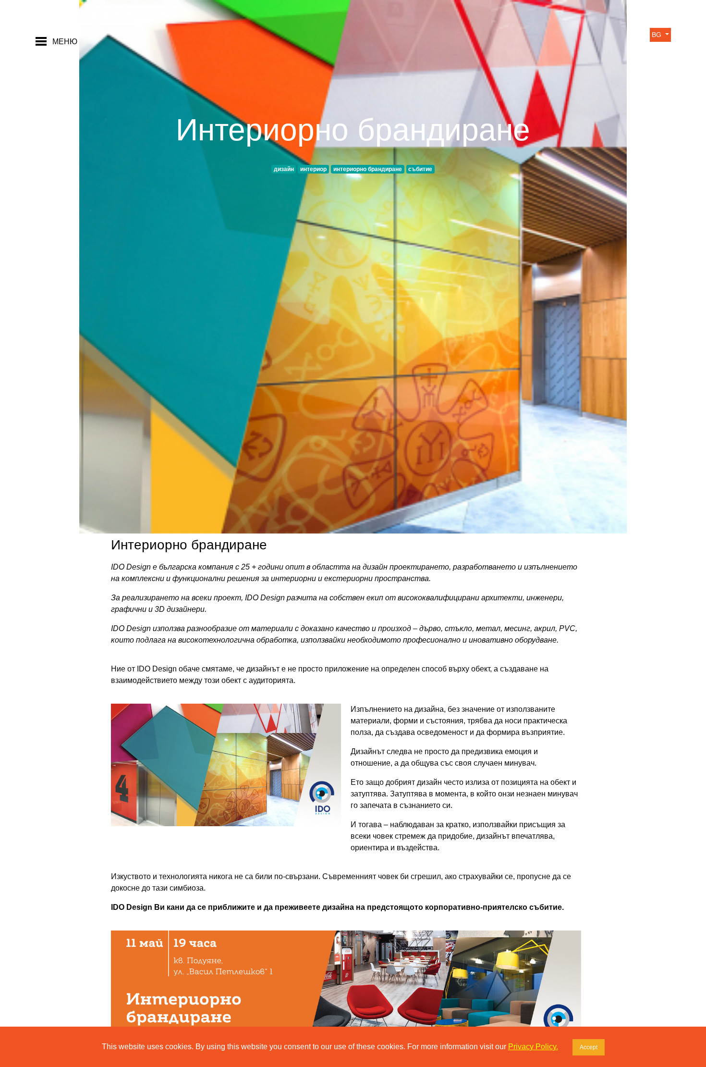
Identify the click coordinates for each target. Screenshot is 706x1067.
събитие (420, 169)
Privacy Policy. (533, 1046)
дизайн (284, 169)
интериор (313, 169)
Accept (588, 1047)
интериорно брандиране (367, 169)
